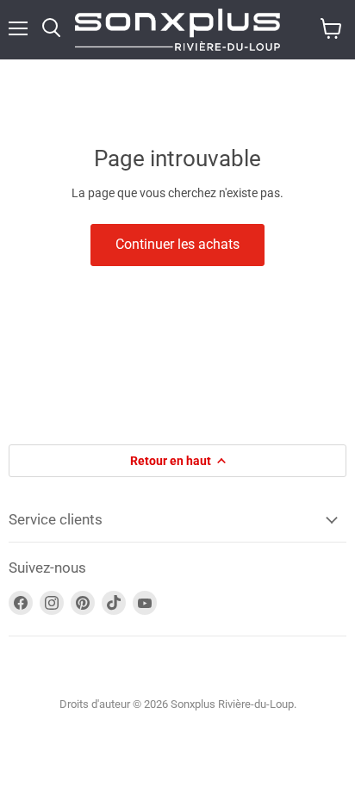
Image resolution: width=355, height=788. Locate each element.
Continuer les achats (177, 244)
